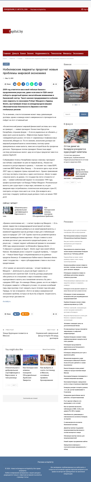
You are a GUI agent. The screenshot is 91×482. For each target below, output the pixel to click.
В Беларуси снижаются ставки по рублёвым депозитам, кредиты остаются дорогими (74, 275)
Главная (7, 53)
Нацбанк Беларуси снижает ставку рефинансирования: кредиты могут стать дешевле (75, 339)
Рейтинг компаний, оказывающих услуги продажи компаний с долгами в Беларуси (75, 310)
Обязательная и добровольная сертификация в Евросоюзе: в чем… (15, 212)
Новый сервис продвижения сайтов (75, 441)
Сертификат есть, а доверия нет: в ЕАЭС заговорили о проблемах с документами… (76, 93)
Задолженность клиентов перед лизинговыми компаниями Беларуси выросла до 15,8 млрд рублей (76, 251)
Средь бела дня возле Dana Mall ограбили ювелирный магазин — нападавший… (76, 174)
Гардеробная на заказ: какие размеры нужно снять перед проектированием (73, 259)
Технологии (56, 53)
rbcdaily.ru (7, 301)
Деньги (15, 53)
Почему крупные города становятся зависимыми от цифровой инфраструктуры (75, 331)
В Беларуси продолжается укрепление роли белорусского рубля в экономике (74, 347)
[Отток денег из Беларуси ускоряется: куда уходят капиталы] (76, 136)
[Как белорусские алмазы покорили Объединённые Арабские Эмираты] (38, 210)
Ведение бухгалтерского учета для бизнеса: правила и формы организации (75, 318)
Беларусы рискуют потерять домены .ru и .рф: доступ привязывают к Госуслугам (76, 390)
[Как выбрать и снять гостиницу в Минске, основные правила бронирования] (48, 360)
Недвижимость (42, 53)
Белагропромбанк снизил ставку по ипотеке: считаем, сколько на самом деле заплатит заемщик (76, 267)
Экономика (78, 53)
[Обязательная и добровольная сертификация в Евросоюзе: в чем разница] (8, 210)
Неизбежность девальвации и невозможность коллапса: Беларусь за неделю (75, 417)
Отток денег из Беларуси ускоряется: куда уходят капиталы (75, 149)
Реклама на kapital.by (38, 9)
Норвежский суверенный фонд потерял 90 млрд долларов (47, 335)
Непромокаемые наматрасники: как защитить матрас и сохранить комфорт (76, 283)
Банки (23, 53)
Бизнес (30, 53)
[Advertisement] (68, 30)
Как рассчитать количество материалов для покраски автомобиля (73, 244)
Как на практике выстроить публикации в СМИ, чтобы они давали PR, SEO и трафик (74, 409)
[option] (76, 86)
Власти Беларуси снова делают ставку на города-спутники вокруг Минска (75, 371)
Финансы (67, 53)
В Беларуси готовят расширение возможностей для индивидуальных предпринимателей (76, 296)
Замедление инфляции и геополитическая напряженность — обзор (75, 447)
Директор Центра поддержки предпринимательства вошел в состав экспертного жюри (74, 430)
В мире (6, 64)
